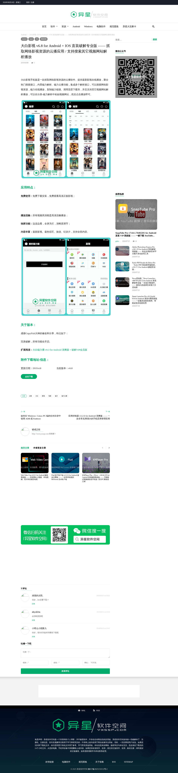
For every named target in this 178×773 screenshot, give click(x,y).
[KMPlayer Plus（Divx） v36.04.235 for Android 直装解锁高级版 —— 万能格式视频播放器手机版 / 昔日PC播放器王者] (96, 463)
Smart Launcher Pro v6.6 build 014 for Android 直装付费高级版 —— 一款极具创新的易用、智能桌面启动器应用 (144, 299)
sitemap (128, 762)
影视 (43, 396)
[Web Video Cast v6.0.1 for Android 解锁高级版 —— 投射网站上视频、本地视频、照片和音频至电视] (35, 463)
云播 (30, 396)
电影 (50, 396)
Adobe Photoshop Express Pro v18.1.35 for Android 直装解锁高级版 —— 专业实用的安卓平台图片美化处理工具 (144, 250)
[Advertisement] (65, 70)
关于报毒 (99, 762)
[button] (152, 26)
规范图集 (114, 26)
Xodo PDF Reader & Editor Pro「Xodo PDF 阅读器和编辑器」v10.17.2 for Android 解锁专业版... (144, 266)
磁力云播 (64, 396)
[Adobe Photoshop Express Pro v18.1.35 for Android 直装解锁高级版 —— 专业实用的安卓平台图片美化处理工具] (122, 251)
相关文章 (25, 448)
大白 (36, 396)
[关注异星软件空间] (136, 77)
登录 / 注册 (30, 2)
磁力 (56, 396)
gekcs (117, 241)
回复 (33, 604)
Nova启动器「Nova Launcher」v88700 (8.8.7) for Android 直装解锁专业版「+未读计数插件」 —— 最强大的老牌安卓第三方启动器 (144, 282)
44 (136, 241)
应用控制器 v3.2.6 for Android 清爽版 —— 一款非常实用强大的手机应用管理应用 (89, 417)
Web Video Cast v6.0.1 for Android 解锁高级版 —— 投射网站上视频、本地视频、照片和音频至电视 (34, 477)
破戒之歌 (36, 429)
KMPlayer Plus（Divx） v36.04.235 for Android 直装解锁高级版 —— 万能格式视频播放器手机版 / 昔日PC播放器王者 (95, 478)
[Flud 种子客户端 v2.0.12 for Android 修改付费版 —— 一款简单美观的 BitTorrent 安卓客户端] (65, 463)
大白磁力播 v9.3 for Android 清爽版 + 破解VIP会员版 (60, 349)
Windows (88, 26)
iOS (37, 39)
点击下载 (29, 376)
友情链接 (49, 762)
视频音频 (43, 39)
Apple (31, 39)
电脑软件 (101, 26)
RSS (114, 762)
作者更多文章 (39, 448)
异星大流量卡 (129, 26)
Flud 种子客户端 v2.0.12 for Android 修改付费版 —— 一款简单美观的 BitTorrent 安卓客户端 (65, 477)
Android (76, 26)
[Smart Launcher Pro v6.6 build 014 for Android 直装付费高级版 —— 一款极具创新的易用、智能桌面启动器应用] (122, 300)
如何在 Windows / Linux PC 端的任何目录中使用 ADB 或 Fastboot (41, 417)
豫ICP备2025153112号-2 (97, 769)
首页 (44, 26)
